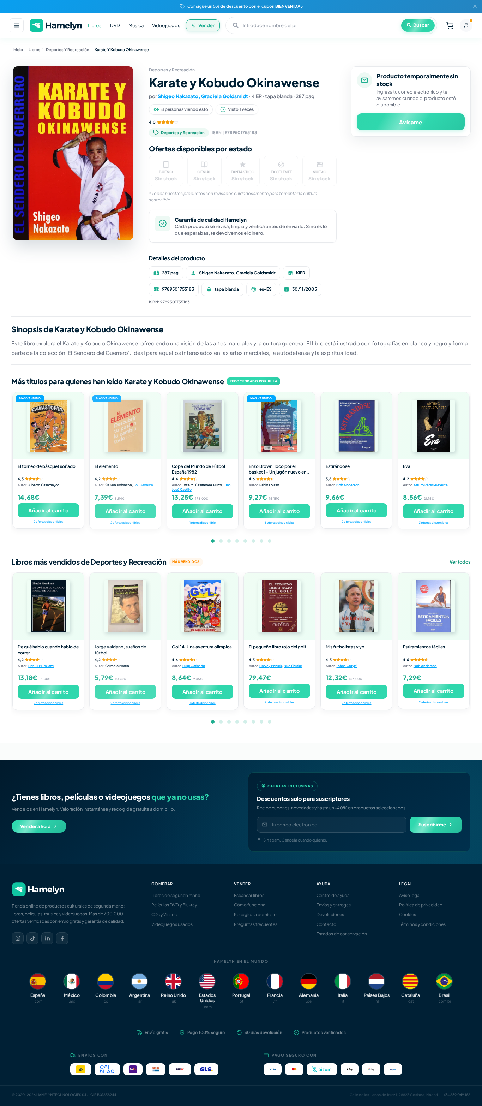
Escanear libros (249, 895)
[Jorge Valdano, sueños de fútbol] (125, 606)
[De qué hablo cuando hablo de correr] (48, 606)
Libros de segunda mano (175, 895)
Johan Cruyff (346, 666)
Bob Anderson (348, 485)
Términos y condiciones (422, 924)
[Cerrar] (475, 6)
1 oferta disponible (202, 522)
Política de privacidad (420, 905)
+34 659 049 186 (456, 1095)
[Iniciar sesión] (466, 25)
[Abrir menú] (17, 25)
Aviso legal (410, 895)
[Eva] (433, 425)
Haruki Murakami (41, 666)
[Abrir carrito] (450, 25)
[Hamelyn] (55, 25)
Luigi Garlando (193, 666)
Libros (95, 25)
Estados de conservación (342, 933)
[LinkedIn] (47, 938)
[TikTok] (32, 938)
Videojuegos (166, 25)
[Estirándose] (356, 425)
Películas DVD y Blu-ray (174, 905)
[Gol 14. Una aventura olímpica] (202, 606)
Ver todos (460, 562)
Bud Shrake (293, 666)
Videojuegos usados (172, 924)
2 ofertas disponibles (48, 521)
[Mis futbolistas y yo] (356, 606)
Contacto (326, 924)
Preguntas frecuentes (255, 924)
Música (136, 25)
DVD (115, 25)
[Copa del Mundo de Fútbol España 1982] (202, 425)
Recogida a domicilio (255, 914)
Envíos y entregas (334, 905)
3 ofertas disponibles (279, 522)
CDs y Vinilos (164, 914)
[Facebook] (62, 938)
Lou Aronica (143, 485)
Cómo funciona (249, 905)
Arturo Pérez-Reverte (431, 485)
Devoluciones (330, 914)
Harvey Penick (270, 666)
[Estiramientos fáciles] (433, 606)
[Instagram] (18, 938)
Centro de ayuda (333, 895)
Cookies (407, 914)
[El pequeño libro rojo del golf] (279, 606)
